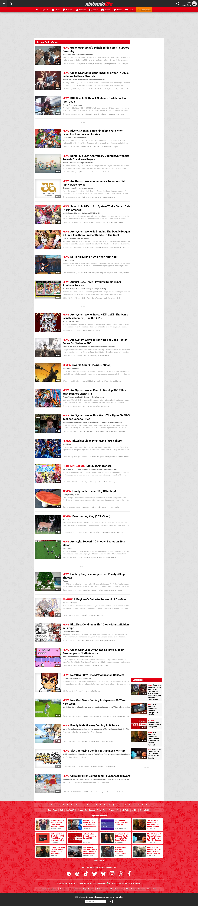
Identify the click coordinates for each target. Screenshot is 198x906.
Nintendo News (102, 889)
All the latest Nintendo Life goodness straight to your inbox (99, 897)
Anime (97, 330)
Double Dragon (99, 431)
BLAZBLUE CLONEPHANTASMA (120, 457)
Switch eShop (97, 64)
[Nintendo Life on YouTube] (77, 874)
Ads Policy (125, 810)
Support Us (82, 810)
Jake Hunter (92, 356)
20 (59, 406)
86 (59, 89)
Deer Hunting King (104, 532)
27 (59, 272)
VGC (127, 889)
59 (144, 741)
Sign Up (189, 5)
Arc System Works (119, 89)
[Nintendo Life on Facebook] (129, 874)
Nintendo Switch (86, 64)
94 (59, 482)
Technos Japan (92, 406)
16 (59, 665)
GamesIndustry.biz (138, 889)
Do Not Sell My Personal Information (129, 883)
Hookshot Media (67, 883)
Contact (92, 810)
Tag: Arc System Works (47, 42)
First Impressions (114, 482)
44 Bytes (103, 883)
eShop (86, 557)
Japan (116, 147)
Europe (88, 640)
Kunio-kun (96, 147)
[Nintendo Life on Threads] (120, 874)
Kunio (118, 298)
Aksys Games (107, 716)
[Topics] (3, 3)
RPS (154, 889)
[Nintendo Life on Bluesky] (103, 874)
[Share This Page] (177, 3)
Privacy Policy (102, 810)
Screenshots (95, 792)
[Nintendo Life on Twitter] (94, 874)
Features (83, 615)
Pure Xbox (63, 889)
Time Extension (75, 889)
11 (59, 381)
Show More (98, 861)
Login (184, 5)
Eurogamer (119, 889)
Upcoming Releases (110, 64)
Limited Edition (110, 640)
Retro (89, 298)
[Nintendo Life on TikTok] (86, 874)
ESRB (106, 666)
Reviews (84, 381)
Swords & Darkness (116, 381)
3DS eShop (91, 381)
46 (59, 63)
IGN (111, 889)
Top (49, 810)
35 (59, 330)
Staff (61, 810)
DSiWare (87, 666)
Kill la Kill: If (113, 273)
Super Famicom (97, 298)
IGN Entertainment (86, 883)
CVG (149, 889)
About (55, 810)
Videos (92, 482)
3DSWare (94, 590)
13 (59, 456)
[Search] (10, 3)
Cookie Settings (145, 810)
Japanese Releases (119, 716)
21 (59, 197)
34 (59, 172)
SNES (83, 298)
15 (59, 691)
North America (127, 247)
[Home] (37, 9)
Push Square (52, 889)
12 (59, 557)
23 (59, 615)
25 (59, 146)
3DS (85, 356)
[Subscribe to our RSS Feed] (68, 874)
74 (144, 728)
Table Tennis (102, 507)
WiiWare (85, 716)
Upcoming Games (107, 741)
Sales (108, 222)
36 (59, 431)
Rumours (98, 691)
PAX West (130, 89)
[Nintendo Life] (99, 3)
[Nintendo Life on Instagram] (112, 874)
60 (59, 247)
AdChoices (112, 883)
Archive (134, 810)
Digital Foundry (88, 889)
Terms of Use (114, 810)
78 (59, 114)
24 (59, 222)
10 (59, 298)
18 (59, 355)
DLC (122, 114)
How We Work (71, 810)
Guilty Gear (121, 64)
